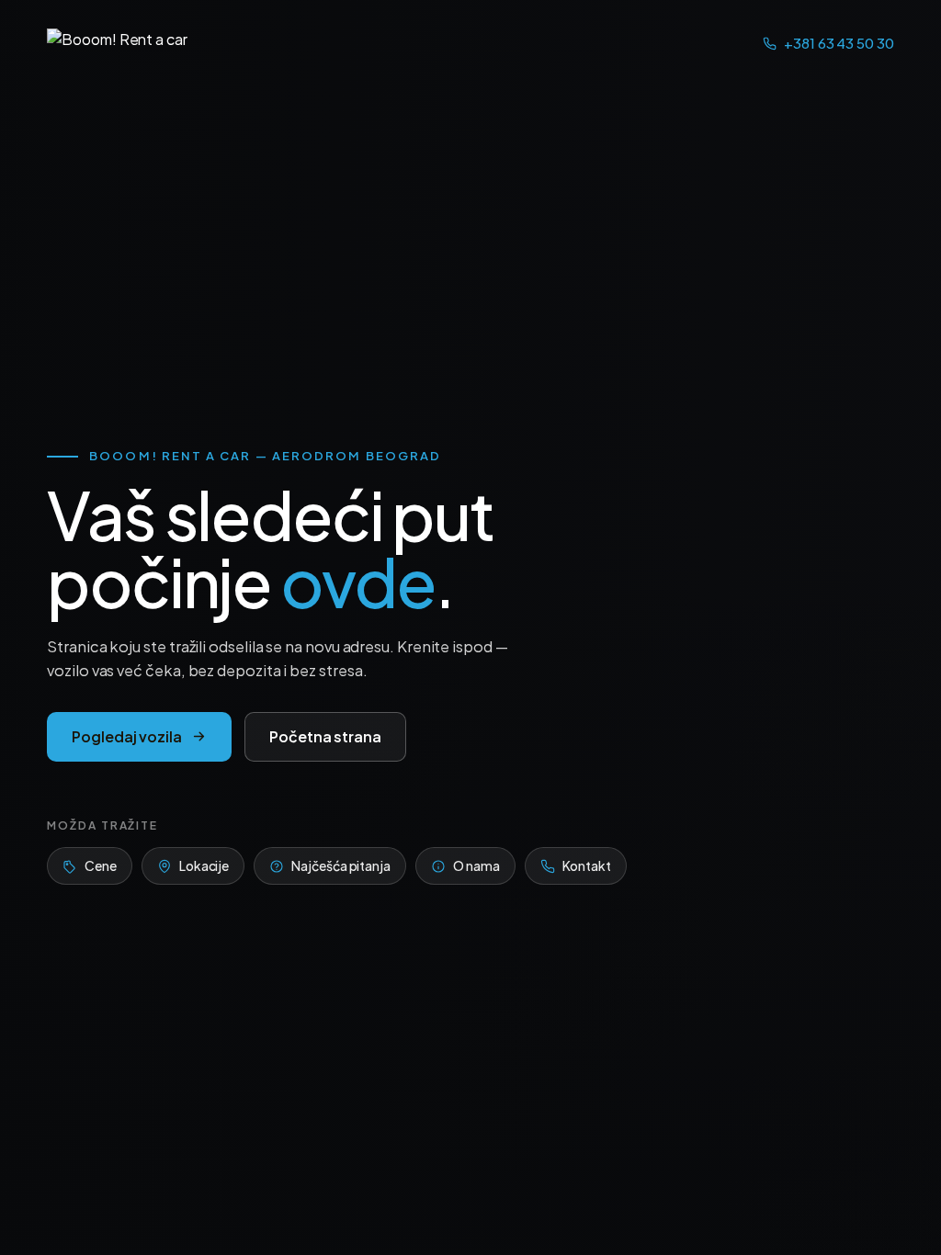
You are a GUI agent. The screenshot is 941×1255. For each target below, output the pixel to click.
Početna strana (325, 736)
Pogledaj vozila (127, 736)
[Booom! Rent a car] (117, 44)
